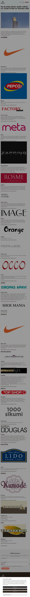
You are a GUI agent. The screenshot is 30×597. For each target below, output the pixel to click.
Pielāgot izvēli (15, 591)
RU (17, 2)
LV (14, 2)
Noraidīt (15, 589)
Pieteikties (5, 568)
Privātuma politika (19, 566)
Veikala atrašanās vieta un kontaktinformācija (8, 72)
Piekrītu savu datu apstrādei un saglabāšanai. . (12, 566)
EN (16, 2)
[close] (27, 579)
